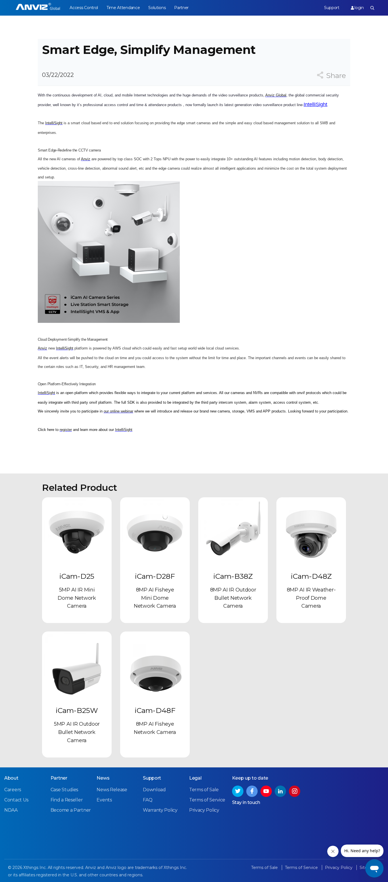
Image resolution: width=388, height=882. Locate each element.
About (11, 778)
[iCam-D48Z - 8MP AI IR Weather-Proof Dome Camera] (311, 532)
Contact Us (16, 800)
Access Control (84, 7)
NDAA (11, 810)
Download (154, 789)
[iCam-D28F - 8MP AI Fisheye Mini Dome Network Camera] (155, 532)
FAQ (147, 800)
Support (331, 7)
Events (104, 800)
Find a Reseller (67, 800)
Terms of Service (207, 800)
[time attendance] (38, 8)
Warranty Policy (160, 810)
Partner (181, 7)
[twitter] (237, 791)
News (103, 778)
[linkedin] (280, 791)
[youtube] (266, 791)
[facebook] (252, 791)
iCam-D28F (155, 576)
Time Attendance (123, 7)
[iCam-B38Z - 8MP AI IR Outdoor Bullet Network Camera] (233, 532)
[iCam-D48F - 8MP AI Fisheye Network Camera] (155, 666)
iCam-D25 (76, 576)
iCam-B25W (77, 710)
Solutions (157, 7)
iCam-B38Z (233, 576)
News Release (112, 789)
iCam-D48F (155, 710)
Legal (195, 778)
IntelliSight (315, 104)
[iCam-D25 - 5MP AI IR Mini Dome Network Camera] (77, 532)
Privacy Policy (204, 810)
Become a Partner (71, 810)
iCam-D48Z (311, 576)
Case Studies (64, 789)
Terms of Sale (204, 789)
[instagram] (294, 791)
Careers (12, 789)
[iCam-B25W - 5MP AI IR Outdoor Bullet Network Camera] (77, 666)
